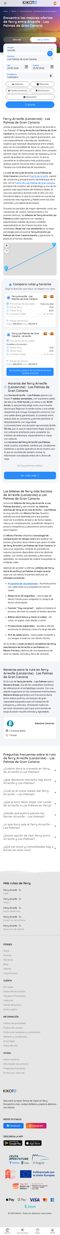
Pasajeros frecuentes (14, 996)
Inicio (5, 11)
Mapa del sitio (10, 1045)
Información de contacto (16, 1063)
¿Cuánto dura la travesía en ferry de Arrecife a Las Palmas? (26, 770)
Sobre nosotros (11, 1059)
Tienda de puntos (12, 1004)
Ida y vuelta (43, 39)
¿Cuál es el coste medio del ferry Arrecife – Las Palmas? (26, 792)
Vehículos (8, 1000)
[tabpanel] (30, 471)
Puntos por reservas (14, 1072)
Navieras (8, 959)
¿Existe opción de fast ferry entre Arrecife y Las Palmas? (26, 837)
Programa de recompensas (23, 583)
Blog (5, 964)
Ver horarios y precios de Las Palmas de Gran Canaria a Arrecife (30, 371)
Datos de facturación (14, 991)
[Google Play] (12, 1143)
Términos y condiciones (15, 1036)
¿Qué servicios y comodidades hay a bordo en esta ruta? (28, 848)
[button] (5, 3)
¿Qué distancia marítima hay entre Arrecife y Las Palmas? (27, 781)
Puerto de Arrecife (38, 176)
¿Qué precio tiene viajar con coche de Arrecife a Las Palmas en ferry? (27, 803)
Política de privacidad (14, 1023)
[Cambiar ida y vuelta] (50, 53)
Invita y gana (10, 1009)
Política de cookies (13, 1027)
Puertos (7, 955)
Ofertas (7, 968)
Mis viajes (8, 987)
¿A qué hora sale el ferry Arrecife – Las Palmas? (27, 826)
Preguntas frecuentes (14, 1068)
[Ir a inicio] (30, 3)
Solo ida (17, 39)
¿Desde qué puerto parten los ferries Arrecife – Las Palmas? (24, 814)
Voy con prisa (10, 973)
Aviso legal (9, 1041)
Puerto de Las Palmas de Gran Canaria (35, 182)
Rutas (14, 11)
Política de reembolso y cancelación (21, 1032)
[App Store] (33, 1143)
